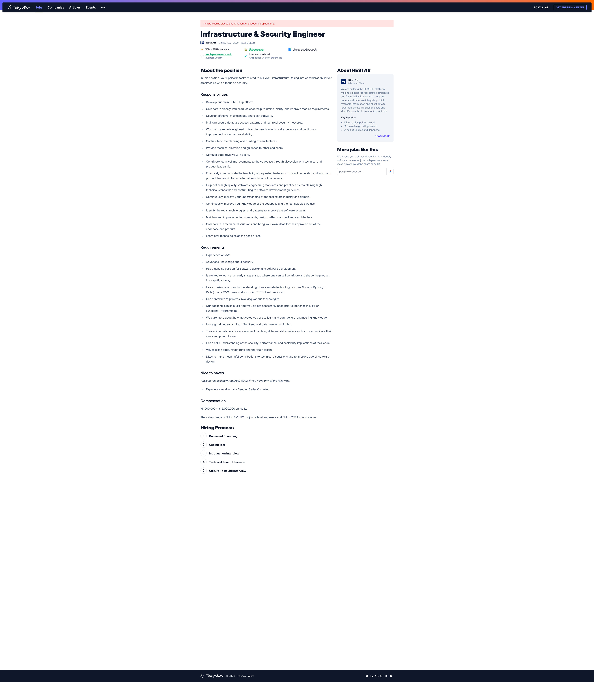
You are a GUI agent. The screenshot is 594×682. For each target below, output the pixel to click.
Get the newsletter (570, 7)
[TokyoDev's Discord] (377, 676)
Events (91, 7)
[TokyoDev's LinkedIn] (372, 676)
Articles (75, 7)
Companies (55, 7)
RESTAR (353, 79)
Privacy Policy (245, 676)
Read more (382, 136)
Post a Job (541, 7)
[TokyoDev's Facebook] (382, 676)
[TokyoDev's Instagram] (392, 676)
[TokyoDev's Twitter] (367, 676)
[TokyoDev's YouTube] (387, 676)
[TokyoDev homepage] (18, 7)
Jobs (39, 7)
